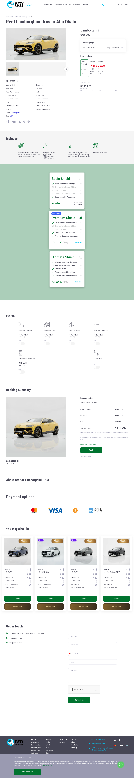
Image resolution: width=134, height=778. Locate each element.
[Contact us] (103, 5)
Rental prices (86, 56)
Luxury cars (35, 742)
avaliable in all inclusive (24, 541)
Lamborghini (15, 113)
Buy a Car (76, 5)
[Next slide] (66, 69)
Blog (73, 742)
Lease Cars (58, 5)
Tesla (48, 742)
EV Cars (68, 5)
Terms (73, 739)
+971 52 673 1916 (15, 638)
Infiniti (48, 745)
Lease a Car (63, 739)
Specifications (12, 81)
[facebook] (119, 740)
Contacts (85, 5)
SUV (11, 116)
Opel (47, 753)
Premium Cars (36, 745)
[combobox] (70, 653)
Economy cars (36, 748)
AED (119, 5)
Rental (33, 739)
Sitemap (74, 748)
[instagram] (115, 740)
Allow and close (27, 772)
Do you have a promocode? (88, 444)
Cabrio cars (35, 753)
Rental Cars (48, 5)
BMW (7, 569)
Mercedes (49, 750)
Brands (48, 739)
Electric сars (35, 750)
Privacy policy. (48, 765)
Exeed (107, 569)
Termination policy (85, 456)
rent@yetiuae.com (15, 643)
